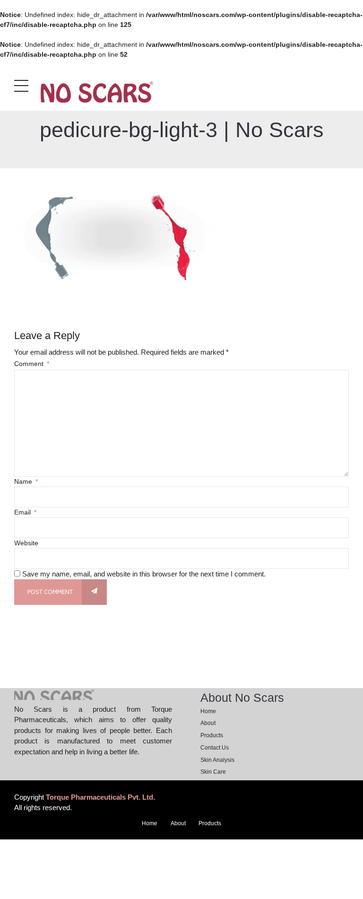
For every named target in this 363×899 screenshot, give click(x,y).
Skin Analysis (217, 760)
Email (25, 512)
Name (26, 481)
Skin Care (213, 771)
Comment (31, 363)
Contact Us (214, 747)
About (208, 723)
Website (26, 543)
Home (208, 711)
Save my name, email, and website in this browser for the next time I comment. (144, 574)
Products (211, 735)
